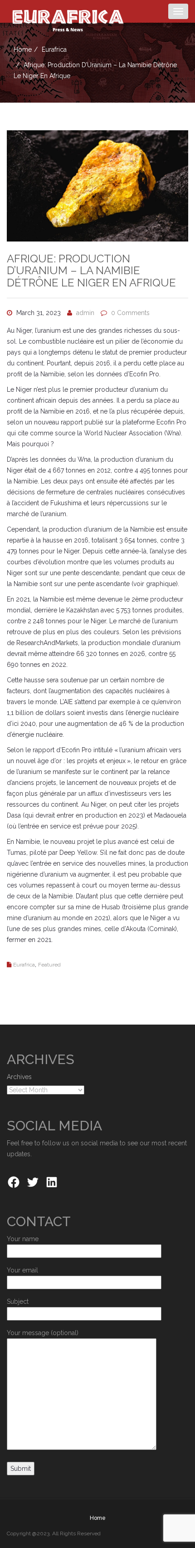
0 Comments (130, 312)
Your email (22, 1270)
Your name (23, 1238)
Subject (18, 1301)
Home (23, 49)
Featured (49, 964)
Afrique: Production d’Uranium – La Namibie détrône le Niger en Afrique (91, 270)
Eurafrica (54, 49)
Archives (19, 1076)
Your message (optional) (42, 1332)
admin (85, 312)
